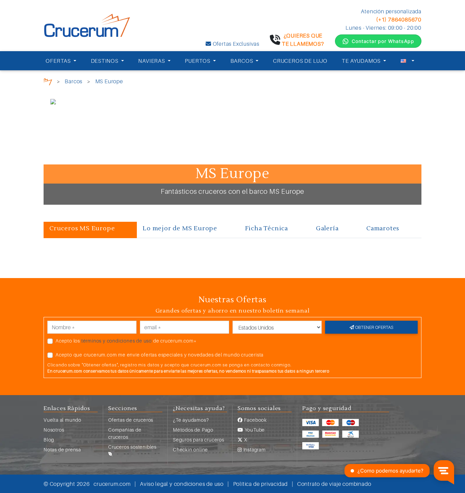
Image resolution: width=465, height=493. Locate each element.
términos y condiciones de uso (116, 341)
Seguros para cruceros (198, 440)
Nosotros (54, 430)
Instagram (254, 449)
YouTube (254, 430)
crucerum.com (112, 483)
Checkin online (190, 449)
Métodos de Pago (193, 430)
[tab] (90, 230)
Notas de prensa (62, 449)
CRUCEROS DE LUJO (300, 60)
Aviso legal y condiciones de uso (182, 483)
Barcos (73, 81)
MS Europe (109, 81)
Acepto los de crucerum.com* (126, 341)
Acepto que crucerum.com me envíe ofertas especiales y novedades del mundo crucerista (159, 355)
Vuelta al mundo (62, 420)
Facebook (255, 420)
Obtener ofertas (373, 327)
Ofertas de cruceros (130, 420)
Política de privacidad (260, 483)
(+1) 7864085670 (398, 19)
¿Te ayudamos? (191, 420)
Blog (49, 440)
